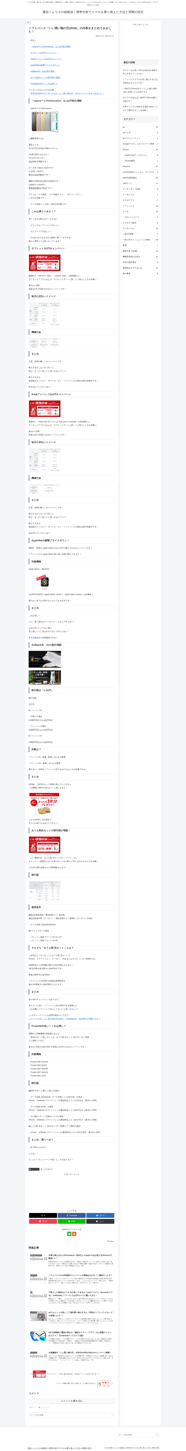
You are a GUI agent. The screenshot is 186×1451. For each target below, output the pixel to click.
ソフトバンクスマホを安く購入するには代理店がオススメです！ (140, 81)
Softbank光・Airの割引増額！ (43, 71)
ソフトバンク (35, 1169)
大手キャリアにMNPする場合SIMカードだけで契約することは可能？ (140, 108)
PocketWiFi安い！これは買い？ (44, 84)
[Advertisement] (72, 1191)
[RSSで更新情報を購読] (74, 1234)
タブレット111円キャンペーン (44, 53)
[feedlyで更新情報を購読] (69, 1234)
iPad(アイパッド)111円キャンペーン (46, 59)
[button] (100, 1221)
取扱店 (37, 638)
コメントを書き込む (72, 1400)
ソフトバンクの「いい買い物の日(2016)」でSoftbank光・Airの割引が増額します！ (64, 1019)
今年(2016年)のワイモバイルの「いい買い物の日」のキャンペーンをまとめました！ (67, 93)
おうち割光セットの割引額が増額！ (46, 78)
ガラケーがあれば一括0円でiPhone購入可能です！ (140, 99)
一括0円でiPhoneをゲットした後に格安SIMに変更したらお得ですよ (140, 90)
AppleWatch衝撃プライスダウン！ (45, 65)
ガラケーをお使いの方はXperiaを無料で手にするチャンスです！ (140, 72)
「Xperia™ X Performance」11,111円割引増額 (51, 47)
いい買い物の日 (47, 1169)
